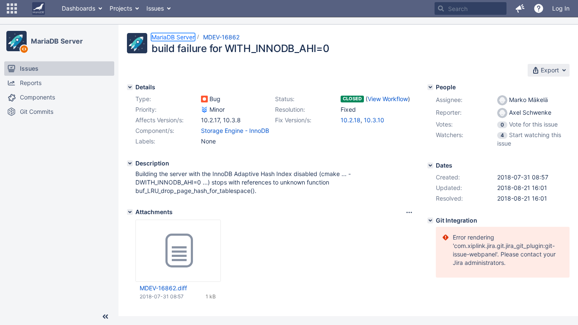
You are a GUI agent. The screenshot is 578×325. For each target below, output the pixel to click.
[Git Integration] (430, 220)
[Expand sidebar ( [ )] (105, 316)
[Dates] (430, 165)
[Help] (538, 8)
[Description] (130, 163)
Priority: (146, 109)
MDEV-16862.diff (163, 288)
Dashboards (78, 8)
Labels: (145, 141)
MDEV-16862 (221, 37)
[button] (11, 8)
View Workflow (388, 98)
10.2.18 (351, 120)
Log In (561, 8)
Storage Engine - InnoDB (235, 130)
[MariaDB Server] (16, 41)
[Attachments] (130, 212)
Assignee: (449, 99)
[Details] (130, 87)
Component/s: (154, 130)
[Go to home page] (38, 8)
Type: (143, 98)
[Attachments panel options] (409, 212)
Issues (155, 8)
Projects (121, 8)
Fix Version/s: (293, 120)
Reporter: (449, 112)
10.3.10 (374, 120)
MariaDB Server (57, 41)
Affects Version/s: (159, 120)
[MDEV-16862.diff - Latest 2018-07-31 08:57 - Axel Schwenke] (178, 251)
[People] (430, 87)
